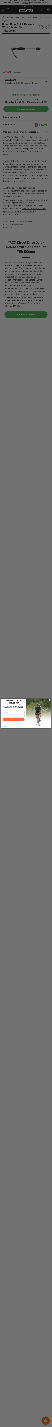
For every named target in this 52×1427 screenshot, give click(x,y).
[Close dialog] (49, 700)
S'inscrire (13, 720)
